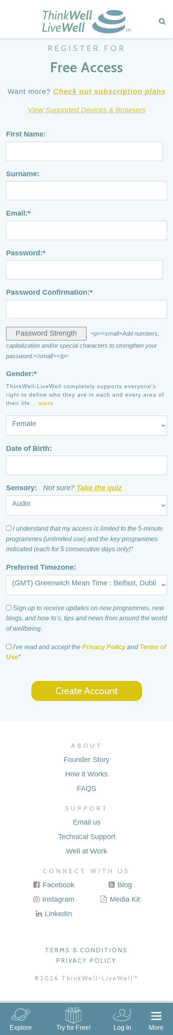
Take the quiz (99, 488)
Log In (122, 1027)
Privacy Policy (104, 647)
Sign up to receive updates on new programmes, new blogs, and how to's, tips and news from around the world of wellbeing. (86, 618)
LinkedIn (57, 914)
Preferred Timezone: (41, 567)
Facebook (57, 885)
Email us (87, 822)
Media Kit (124, 899)
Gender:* (21, 374)
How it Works (86, 774)
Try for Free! (73, 1027)
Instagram (57, 899)
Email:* (18, 213)
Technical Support (86, 837)
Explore (21, 1027)
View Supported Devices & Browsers (87, 110)
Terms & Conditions (86, 950)
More (156, 1027)
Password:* (25, 253)
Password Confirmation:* (49, 292)
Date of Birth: (29, 448)
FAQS (86, 788)
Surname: (22, 174)
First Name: (26, 134)
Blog (123, 885)
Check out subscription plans (109, 92)
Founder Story (86, 760)
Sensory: (64, 488)
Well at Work (86, 851)
